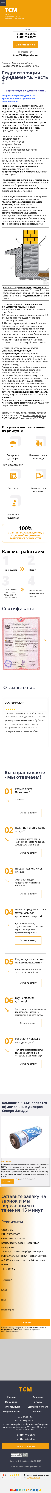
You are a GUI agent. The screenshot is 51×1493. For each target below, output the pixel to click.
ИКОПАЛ (6, 1161)
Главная (6, 63)
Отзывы (38, 1401)
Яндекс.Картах (33, 1477)
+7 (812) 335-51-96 (25, 34)
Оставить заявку (28, 812)
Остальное (38, 1397)
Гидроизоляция (11, 1411)
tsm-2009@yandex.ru (25, 55)
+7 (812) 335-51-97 (25, 37)
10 (32, 1179)
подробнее (8, 1181)
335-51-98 (13, 418)
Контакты (38, 1411)
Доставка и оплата (38, 1406)
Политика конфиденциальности (26, 1466)
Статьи (29, 63)
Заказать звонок (25, 44)
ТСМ (25, 1389)
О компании (18, 63)
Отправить (25, 1322)
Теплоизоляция (11, 1406)
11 (34, 1179)
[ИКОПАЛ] (25, 1137)
